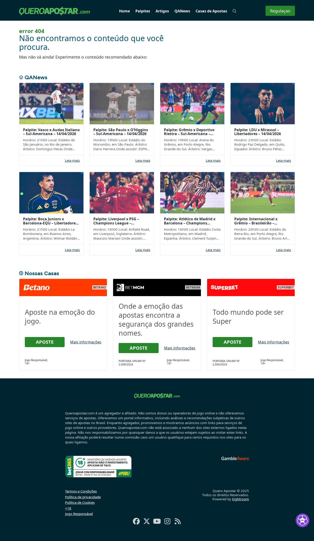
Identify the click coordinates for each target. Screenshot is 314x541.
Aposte (45, 342)
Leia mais (72, 160)
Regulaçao (280, 11)
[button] (234, 11)
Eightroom (240, 499)
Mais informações (85, 342)
